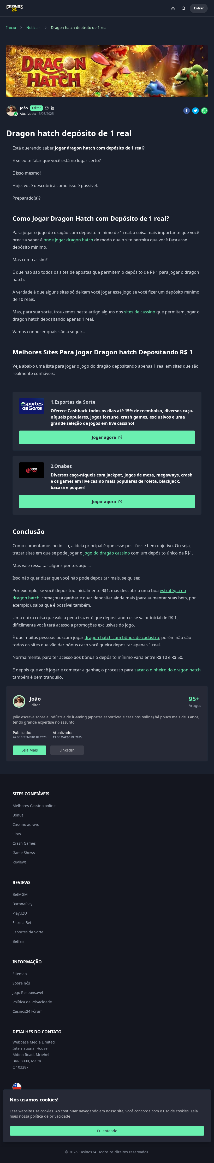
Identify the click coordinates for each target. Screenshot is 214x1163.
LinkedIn (67, 750)
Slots (17, 833)
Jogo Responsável (28, 992)
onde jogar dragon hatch (68, 240)
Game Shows (24, 852)
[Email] (47, 108)
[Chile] (17, 1087)
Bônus (18, 815)
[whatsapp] (204, 110)
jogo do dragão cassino (107, 553)
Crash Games (24, 843)
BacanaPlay (22, 903)
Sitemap (20, 973)
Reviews (20, 862)
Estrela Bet (22, 922)
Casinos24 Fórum (28, 1011)
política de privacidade (50, 1116)
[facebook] (186, 110)
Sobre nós (21, 983)
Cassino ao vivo (26, 824)
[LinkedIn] (52, 108)
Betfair (18, 941)
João (24, 107)
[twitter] (195, 110)
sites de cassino (139, 312)
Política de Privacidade (32, 1001)
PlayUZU (20, 913)
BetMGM (20, 894)
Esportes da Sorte (28, 931)
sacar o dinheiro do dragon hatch (167, 670)
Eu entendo (107, 1130)
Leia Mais (29, 750)
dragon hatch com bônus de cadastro (122, 637)
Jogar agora (104, 437)
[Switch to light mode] (173, 8)
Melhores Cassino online (34, 805)
